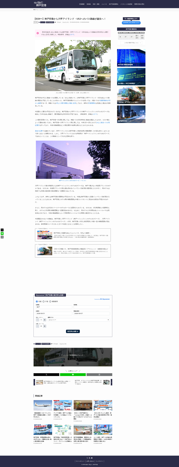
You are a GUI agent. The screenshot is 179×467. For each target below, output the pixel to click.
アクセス (59, 22)
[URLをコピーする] (99, 374)
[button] (46, 374)
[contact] (92, 458)
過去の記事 (39, 131)
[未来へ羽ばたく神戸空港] (40, 4)
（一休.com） (73, 180)
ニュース (43, 22)
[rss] (89, 458)
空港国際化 (92, 103)
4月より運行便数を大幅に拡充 (66, 103)
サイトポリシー (80, 461)
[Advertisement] (73, 276)
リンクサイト (99, 461)
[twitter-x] (87, 458)
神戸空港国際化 (50, 22)
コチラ (72, 34)
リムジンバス (65, 22)
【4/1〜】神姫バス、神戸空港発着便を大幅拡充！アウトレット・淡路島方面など (81, 249)
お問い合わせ (90, 461)
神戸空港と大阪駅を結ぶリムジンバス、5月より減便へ (72, 233)
